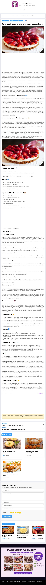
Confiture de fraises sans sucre (7, 536)
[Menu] (20, 10)
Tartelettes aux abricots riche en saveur (10, 474)
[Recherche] (24, 10)
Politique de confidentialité (31, 581)
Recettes (4, 528)
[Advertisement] (23, 63)
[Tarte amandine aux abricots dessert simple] (34, 443)
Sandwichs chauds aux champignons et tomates (23, 536)
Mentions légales (24, 581)
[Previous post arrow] (43, 424)
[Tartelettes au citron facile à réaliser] (12, 443)
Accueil (3, 581)
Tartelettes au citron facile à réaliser (9, 452)
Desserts (4, 20)
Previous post (4, 423)
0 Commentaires (28, 20)
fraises (8, 20)
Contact (7, 581)
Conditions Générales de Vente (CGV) (15, 581)
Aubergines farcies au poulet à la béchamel (38, 536)
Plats (34, 527)
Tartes (17, 20)
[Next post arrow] (43, 429)
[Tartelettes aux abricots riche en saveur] (12, 466)
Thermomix (21, 20)
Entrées (19, 527)
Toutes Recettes (26, 4)
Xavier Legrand (7, 449)
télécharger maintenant (25, 417)
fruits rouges (12, 20)
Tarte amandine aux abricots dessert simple (32, 452)
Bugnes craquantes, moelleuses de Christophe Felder (13, 429)
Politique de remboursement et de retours (22, 582)
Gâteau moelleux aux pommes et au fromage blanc (13, 425)
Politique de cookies (39, 581)
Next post (4, 427)
